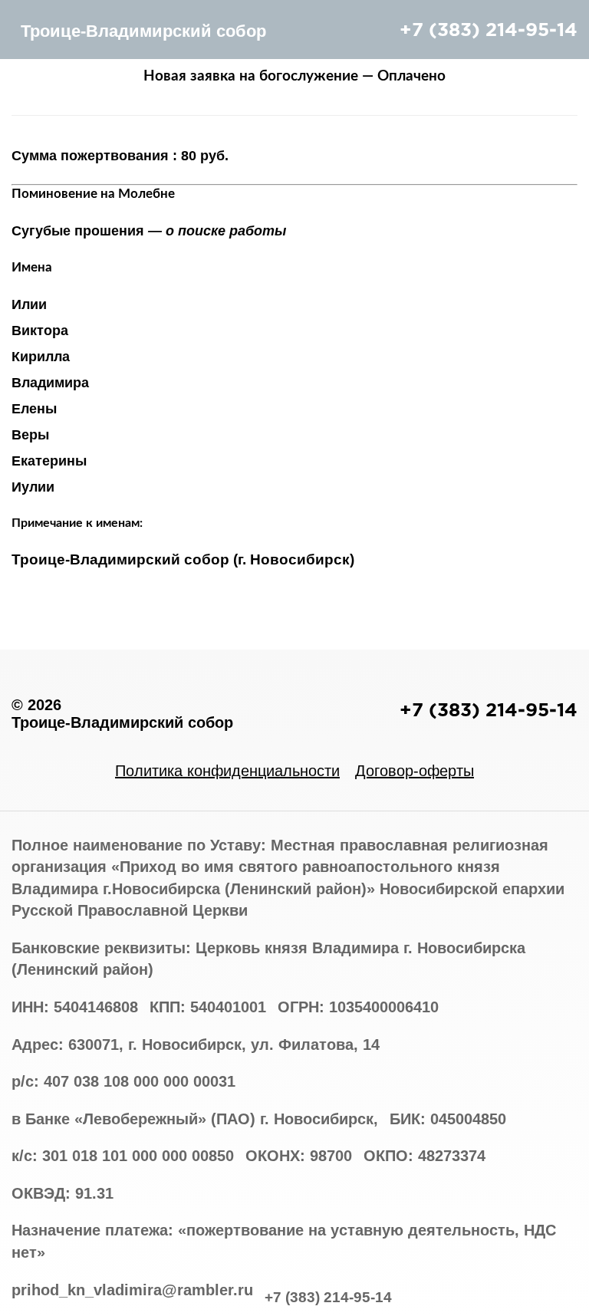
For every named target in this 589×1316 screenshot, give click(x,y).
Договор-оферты (414, 770)
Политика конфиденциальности (227, 770)
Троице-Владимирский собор (143, 31)
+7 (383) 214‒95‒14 (488, 29)
